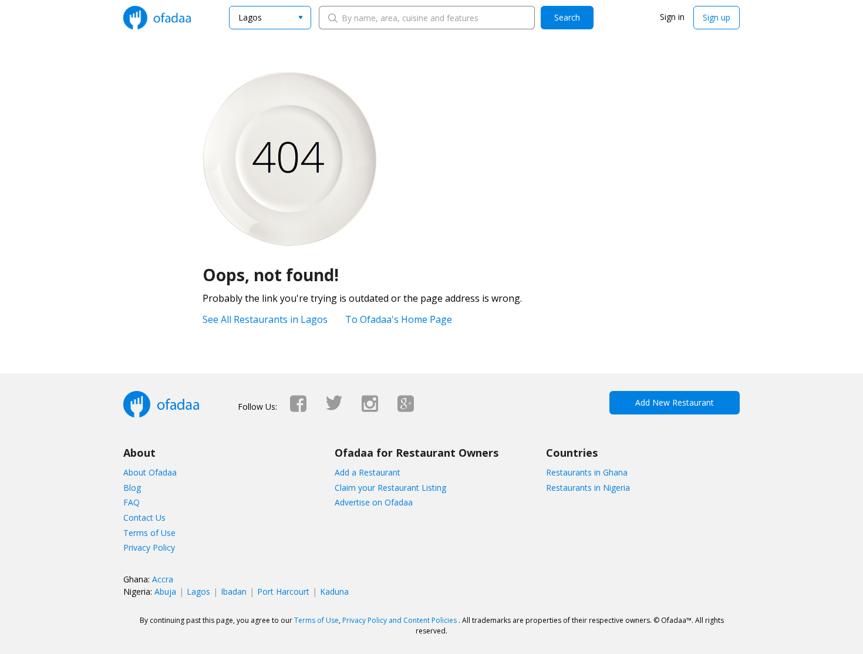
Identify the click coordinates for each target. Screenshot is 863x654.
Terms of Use (149, 532)
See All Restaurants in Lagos (265, 319)
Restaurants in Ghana (587, 472)
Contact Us (144, 517)
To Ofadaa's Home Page (398, 319)
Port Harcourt (283, 591)
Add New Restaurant (674, 402)
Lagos (198, 591)
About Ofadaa (150, 472)
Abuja (165, 591)
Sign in (672, 16)
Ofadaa (157, 17)
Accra (162, 579)
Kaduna (334, 591)
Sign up (716, 17)
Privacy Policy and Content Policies (399, 620)
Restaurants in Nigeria (588, 487)
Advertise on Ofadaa (374, 502)
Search (567, 17)
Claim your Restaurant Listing (390, 487)
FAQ (131, 502)
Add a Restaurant (367, 472)
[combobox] (270, 17)
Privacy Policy (149, 547)
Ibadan (234, 591)
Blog (132, 487)
